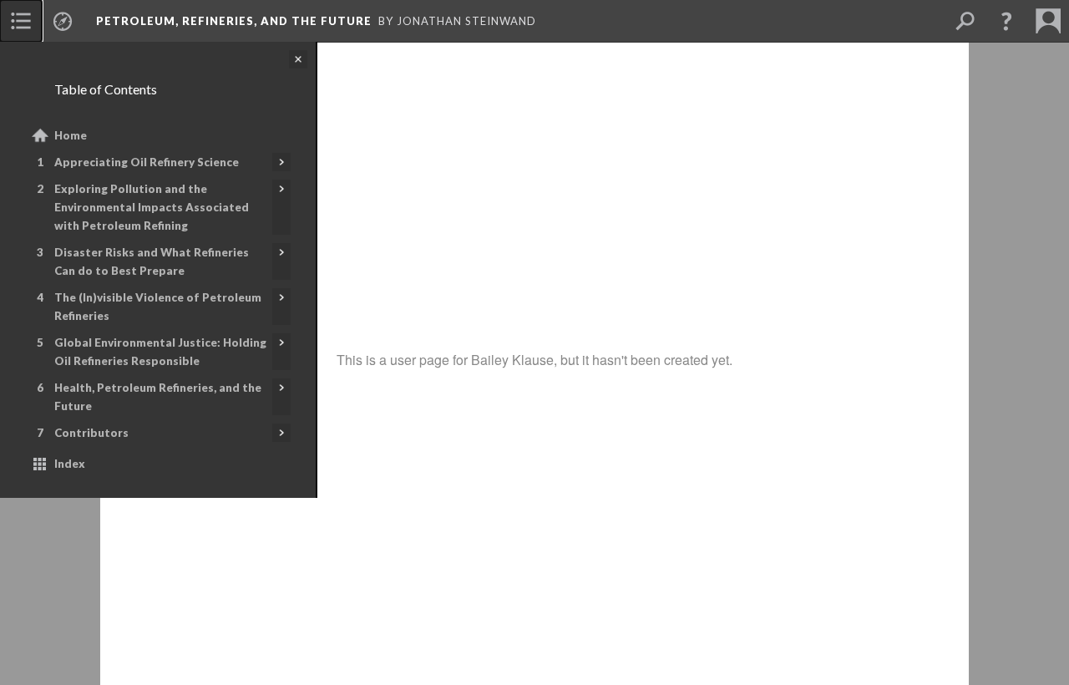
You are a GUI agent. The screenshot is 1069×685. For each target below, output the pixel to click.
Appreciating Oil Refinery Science (146, 162)
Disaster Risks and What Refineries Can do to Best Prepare (151, 261)
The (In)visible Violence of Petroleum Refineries (157, 306)
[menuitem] (21, 21)
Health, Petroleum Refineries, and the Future (157, 397)
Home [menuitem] (70, 135)
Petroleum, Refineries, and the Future (234, 21)
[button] (1006, 21)
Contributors (91, 432)
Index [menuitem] (69, 463)
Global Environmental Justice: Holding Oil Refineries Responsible (160, 352)
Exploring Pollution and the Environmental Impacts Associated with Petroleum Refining (151, 207)
